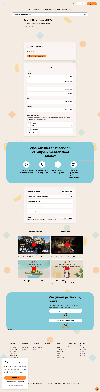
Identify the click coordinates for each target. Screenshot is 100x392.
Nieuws (58, 353)
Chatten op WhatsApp (66, 218)
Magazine (64, 9)
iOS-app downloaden (67, 311)
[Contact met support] (97, 389)
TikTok (83, 351)
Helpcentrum (36, 345)
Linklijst (63, 383)
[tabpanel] (50, 90)
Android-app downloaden (67, 320)
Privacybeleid (39, 383)
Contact (35, 349)
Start (29, 9)
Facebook (84, 345)
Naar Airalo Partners (70, 345)
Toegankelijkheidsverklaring (72, 383)
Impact (58, 347)
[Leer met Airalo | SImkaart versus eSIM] (34, 269)
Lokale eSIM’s (35, 23)
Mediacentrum (60, 351)
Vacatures (59, 355)
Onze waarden (60, 349)
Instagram (84, 347)
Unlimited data (13, 347)
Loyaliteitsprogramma (14, 357)
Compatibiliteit (24, 349)
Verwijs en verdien (13, 355)
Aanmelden (81, 4)
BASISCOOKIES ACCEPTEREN (15, 382)
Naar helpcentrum (67, 191)
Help (70, 9)
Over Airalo (56, 9)
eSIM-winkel (36, 9)
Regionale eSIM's (13, 351)
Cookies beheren (57, 383)
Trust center (32, 383)
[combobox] (50, 14)
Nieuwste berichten (49, 345)
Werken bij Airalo (60, 357)
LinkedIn (83, 353)
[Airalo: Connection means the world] (67, 245)
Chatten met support (37, 347)
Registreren (92, 4)
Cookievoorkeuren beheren (15, 385)
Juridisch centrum (48, 383)
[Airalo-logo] (7, 3)
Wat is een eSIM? (25, 345)
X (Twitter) (84, 349)
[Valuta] (73, 4)
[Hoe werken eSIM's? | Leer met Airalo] (34, 245)
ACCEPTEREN (15, 378)
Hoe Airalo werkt (46, 9)
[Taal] (68, 4)
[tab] (50, 67)
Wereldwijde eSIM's (14, 349)
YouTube (83, 355)
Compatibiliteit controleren (37, 56)
